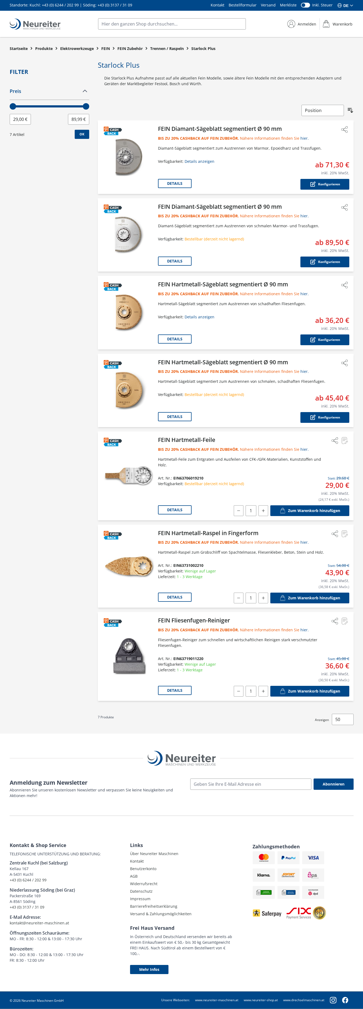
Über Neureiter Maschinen (154, 853)
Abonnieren (333, 784)
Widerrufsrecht (143, 883)
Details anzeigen (199, 161)
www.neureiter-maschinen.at (216, 1000)
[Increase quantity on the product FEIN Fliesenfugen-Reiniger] (263, 691)
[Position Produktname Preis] (322, 110)
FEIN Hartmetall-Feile (186, 440)
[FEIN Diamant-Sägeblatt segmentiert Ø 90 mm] (129, 157)
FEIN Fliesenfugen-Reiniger (194, 620)
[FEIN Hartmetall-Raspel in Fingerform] (129, 566)
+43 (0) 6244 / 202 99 (60, 5)
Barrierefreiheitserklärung (153, 906)
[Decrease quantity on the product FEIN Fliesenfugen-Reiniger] (238, 691)
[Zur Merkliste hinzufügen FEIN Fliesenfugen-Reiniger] (344, 621)
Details (174, 183)
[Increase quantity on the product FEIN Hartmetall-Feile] (263, 510)
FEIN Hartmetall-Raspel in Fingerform (208, 533)
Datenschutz (141, 891)
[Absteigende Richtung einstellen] (350, 110)
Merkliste (288, 5)
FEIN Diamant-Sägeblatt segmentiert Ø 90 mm (220, 128)
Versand (268, 5)
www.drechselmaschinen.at (303, 1000)
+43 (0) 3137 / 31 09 (115, 5)
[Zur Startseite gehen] (35, 24)
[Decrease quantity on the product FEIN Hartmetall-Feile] (238, 510)
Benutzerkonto (143, 868)
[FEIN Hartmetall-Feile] (129, 476)
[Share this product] (344, 129)
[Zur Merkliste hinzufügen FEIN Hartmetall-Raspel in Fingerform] (344, 534)
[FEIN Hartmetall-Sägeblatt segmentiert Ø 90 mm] (129, 312)
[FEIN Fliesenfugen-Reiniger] (129, 656)
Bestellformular (243, 5)
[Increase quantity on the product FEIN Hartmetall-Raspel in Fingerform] (263, 598)
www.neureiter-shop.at (261, 1000)
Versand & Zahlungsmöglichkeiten (161, 913)
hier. (304, 138)
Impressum (140, 898)
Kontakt (217, 5)
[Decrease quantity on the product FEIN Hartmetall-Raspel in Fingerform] (238, 598)
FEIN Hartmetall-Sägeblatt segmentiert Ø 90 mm (223, 284)
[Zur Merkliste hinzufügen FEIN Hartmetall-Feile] (344, 440)
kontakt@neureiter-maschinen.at (39, 922)
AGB (134, 876)
